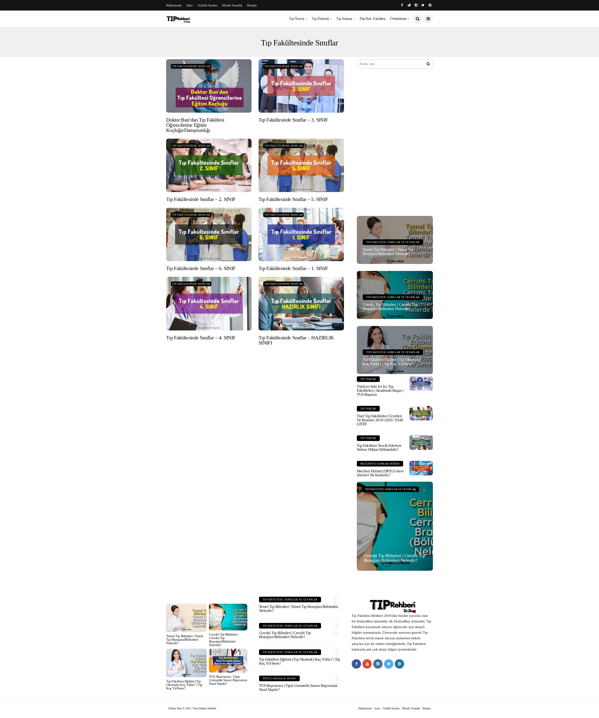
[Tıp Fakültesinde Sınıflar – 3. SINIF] (301, 86)
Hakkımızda (174, 5)
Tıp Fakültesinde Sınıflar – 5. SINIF (293, 199)
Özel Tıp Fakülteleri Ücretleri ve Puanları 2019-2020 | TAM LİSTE (380, 420)
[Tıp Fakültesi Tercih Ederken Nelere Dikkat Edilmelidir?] (421, 442)
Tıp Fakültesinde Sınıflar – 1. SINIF (293, 268)
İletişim (252, 5)
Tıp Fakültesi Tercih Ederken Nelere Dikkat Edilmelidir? (379, 447)
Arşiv (189, 5)
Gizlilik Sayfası (207, 5)
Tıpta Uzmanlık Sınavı (279, 678)
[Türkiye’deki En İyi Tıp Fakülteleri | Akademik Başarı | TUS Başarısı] (421, 383)
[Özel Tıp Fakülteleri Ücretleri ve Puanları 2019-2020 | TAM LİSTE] (421, 413)
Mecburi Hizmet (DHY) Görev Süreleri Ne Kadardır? (380, 473)
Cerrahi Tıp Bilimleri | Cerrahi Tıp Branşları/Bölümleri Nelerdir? (390, 306)
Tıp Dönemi (320, 19)
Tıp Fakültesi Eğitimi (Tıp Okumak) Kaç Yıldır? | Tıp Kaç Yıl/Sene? (391, 361)
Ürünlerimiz (398, 19)
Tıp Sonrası (344, 19)
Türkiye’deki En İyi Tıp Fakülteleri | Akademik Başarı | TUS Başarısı (380, 390)
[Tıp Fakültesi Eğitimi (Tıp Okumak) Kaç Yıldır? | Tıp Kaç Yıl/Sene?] (186, 663)
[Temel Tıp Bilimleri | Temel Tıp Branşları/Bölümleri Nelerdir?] (186, 618)
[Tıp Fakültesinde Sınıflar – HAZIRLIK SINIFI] (301, 303)
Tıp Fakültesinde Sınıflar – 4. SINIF (200, 337)
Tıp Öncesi (296, 19)
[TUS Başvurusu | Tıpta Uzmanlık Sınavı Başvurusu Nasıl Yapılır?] (228, 661)
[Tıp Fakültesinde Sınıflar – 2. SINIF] (209, 165)
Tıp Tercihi (368, 379)
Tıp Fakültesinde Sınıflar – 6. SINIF (200, 268)
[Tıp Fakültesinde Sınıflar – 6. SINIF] (209, 234)
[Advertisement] (392, 141)
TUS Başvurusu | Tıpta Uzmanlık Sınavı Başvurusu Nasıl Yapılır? (228, 680)
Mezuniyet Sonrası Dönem (380, 463)
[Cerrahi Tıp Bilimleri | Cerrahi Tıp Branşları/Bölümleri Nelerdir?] (395, 526)
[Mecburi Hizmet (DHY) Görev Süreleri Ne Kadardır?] (421, 468)
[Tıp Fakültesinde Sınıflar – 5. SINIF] (301, 165)
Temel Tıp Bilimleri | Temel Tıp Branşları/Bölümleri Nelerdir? (388, 251)
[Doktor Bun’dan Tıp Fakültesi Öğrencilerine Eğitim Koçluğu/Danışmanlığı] (209, 86)
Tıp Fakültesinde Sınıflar (191, 66)
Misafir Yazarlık (232, 5)
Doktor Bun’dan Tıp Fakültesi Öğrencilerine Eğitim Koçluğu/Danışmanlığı (195, 125)
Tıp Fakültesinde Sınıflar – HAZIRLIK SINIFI (296, 340)
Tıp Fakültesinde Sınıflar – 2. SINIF (200, 199)
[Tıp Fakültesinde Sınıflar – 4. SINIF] (209, 303)
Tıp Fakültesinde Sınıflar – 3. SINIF (293, 120)
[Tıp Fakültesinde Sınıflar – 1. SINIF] (301, 234)
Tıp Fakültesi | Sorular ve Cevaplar (393, 242)
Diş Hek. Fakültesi (372, 19)
